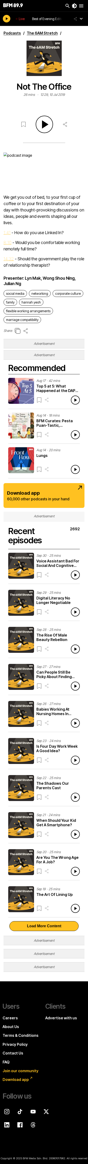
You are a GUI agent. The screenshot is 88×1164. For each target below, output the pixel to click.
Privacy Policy (15, 1044)
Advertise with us (61, 1018)
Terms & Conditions (20, 1035)
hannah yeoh (31, 302)
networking (39, 293)
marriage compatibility (22, 320)
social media (15, 293)
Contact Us (13, 1053)
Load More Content (44, 926)
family (10, 302)
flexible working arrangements (28, 311)
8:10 (7, 242)
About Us (11, 1026)
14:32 (9, 258)
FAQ (6, 1062)
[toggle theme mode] (74, 6)
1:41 (7, 232)
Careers (10, 1018)
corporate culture (68, 293)
